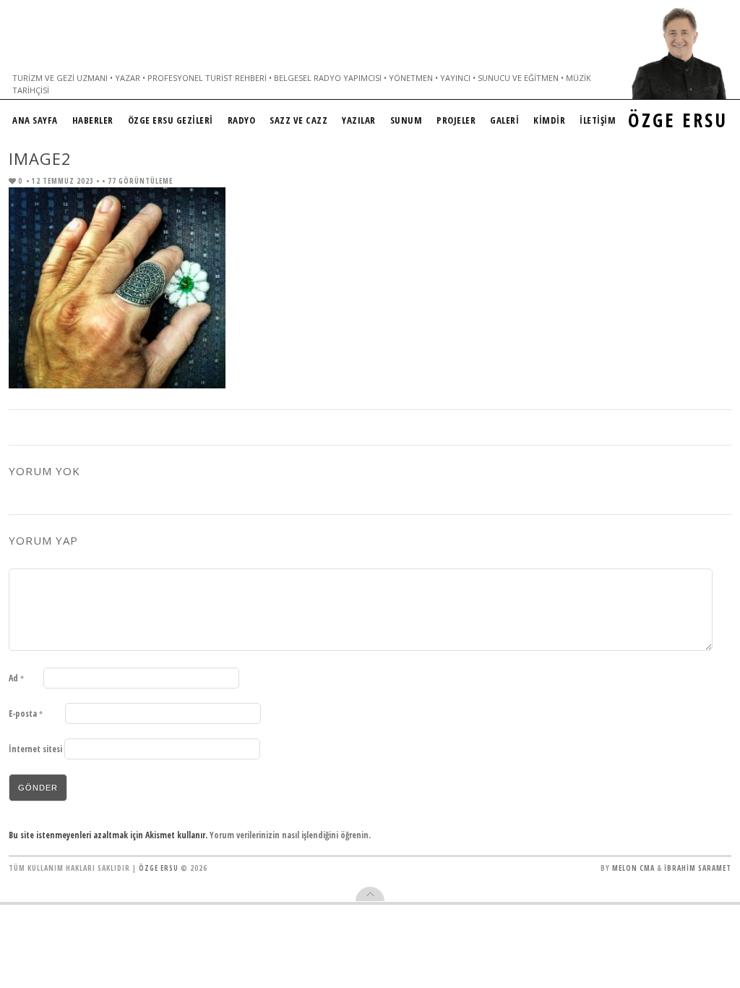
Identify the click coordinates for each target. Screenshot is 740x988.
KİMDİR (549, 120)
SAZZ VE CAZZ (298, 120)
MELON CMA (633, 868)
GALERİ (504, 120)
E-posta (26, 713)
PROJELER (456, 120)
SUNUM (406, 120)
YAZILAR (359, 120)
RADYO (242, 120)
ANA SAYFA (35, 120)
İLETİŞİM (598, 120)
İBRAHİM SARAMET (697, 868)
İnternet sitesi (35, 749)
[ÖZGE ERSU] (679, 53)
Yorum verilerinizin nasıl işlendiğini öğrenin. (290, 835)
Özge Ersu (158, 868)
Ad (16, 678)
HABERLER (92, 120)
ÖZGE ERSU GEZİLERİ (170, 120)
